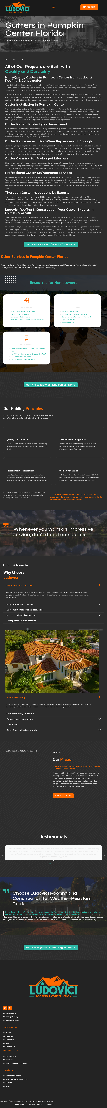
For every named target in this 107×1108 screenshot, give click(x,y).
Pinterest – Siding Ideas (70, 311)
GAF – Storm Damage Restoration (23, 311)
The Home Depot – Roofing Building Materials (27, 320)
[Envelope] (5, 1008)
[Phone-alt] (10, 1008)
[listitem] (53, 918)
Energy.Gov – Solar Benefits (20, 317)
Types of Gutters (68, 322)
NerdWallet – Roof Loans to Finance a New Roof (28, 354)
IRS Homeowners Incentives (21, 357)
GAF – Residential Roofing (20, 314)
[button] (53, 7)
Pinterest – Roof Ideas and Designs (74, 314)
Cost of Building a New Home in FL (23, 359)
